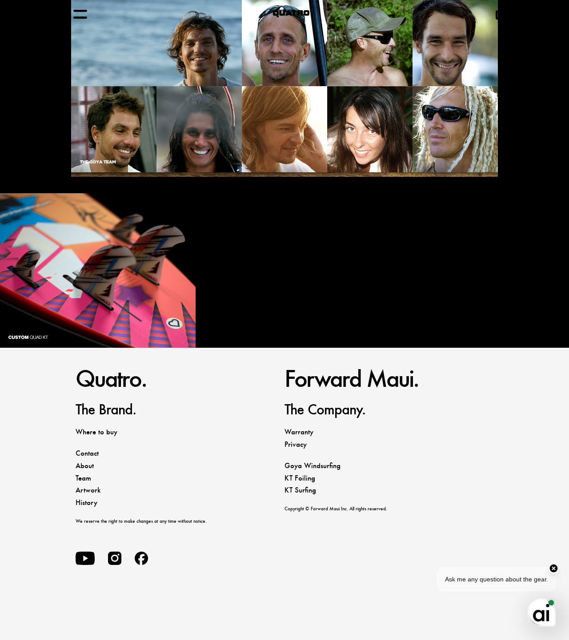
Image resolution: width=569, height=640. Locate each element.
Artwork (88, 490)
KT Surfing (300, 490)
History (86, 502)
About (85, 465)
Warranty (298, 432)
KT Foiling (299, 478)
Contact (87, 453)
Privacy (295, 444)
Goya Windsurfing (312, 465)
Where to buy (96, 432)
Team (83, 478)
